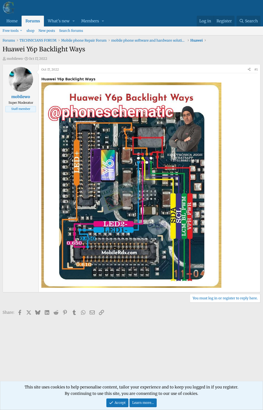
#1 (256, 69)
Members (90, 20)
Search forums (71, 30)
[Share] (249, 69)
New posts (47, 30)
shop (30, 30)
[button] (73, 21)
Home (12, 20)
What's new (59, 20)
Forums (32, 20)
